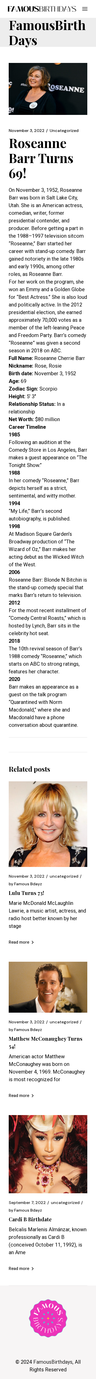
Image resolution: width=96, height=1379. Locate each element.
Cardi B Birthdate (30, 1219)
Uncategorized (64, 130)
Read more (19, 942)
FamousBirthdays (52, 1362)
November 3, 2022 (27, 130)
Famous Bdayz (25, 884)
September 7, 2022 (27, 1202)
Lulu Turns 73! (26, 892)
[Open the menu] (84, 8)
